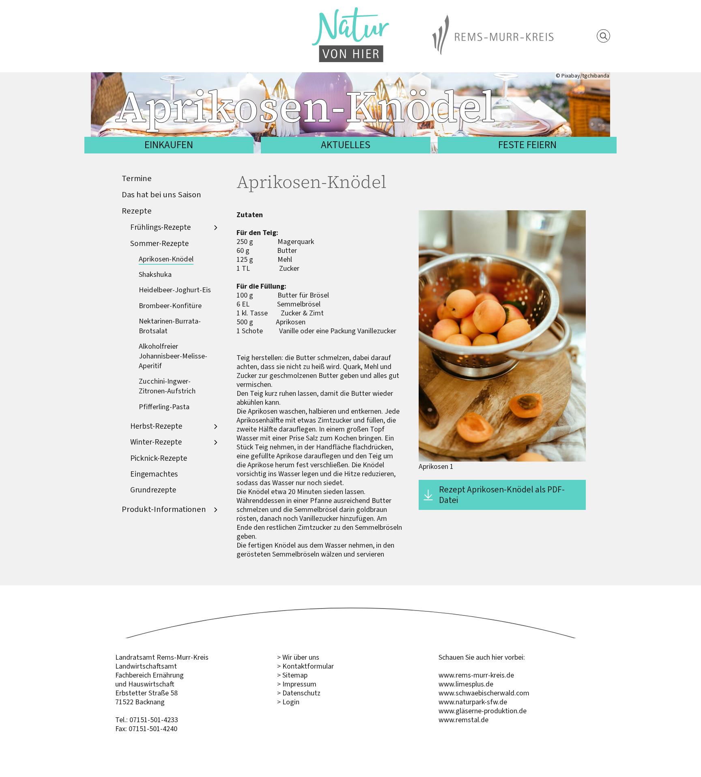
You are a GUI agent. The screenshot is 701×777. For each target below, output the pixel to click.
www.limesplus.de (466, 684)
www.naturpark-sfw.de (473, 702)
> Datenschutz (298, 693)
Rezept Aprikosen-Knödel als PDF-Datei (502, 494)
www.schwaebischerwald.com (484, 693)
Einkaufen (168, 144)
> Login (288, 702)
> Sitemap (292, 675)
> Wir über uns (298, 657)
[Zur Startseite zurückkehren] (350, 12)
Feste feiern (527, 144)
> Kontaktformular (305, 666)
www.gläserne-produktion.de (483, 711)
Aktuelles (345, 144)
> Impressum (296, 684)
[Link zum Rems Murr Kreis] (493, 19)
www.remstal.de (463, 720)
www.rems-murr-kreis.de (476, 675)
